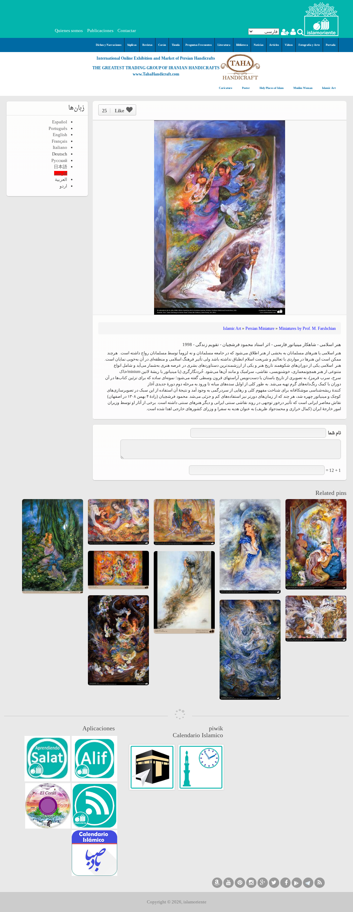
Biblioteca (242, 45)
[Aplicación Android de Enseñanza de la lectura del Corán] (94, 758)
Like (113, 110)
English (60, 134)
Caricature (225, 88)
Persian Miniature (259, 328)
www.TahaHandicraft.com (156, 74)
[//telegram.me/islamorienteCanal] (308, 883)
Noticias (258, 45)
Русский (59, 160)
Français (59, 141)
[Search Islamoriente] (300, 33)
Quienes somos (69, 30)
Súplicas (132, 45)
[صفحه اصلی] (321, 18)
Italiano (60, 147)
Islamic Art (328, 88)
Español (59, 121)
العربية (61, 179)
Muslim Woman (302, 88)
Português (58, 128)
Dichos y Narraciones (108, 45)
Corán (162, 45)
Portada (330, 45)
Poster (245, 88)
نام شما (334, 433)
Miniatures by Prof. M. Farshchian (307, 328)
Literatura (224, 45)
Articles (274, 45)
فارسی (60, 173)
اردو (63, 186)
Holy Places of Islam (271, 88)
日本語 (60, 166)
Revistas (147, 45)
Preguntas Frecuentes (198, 45)
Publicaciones (100, 30)
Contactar (127, 30)
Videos (289, 45)
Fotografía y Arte (309, 45)
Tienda (176, 45)
